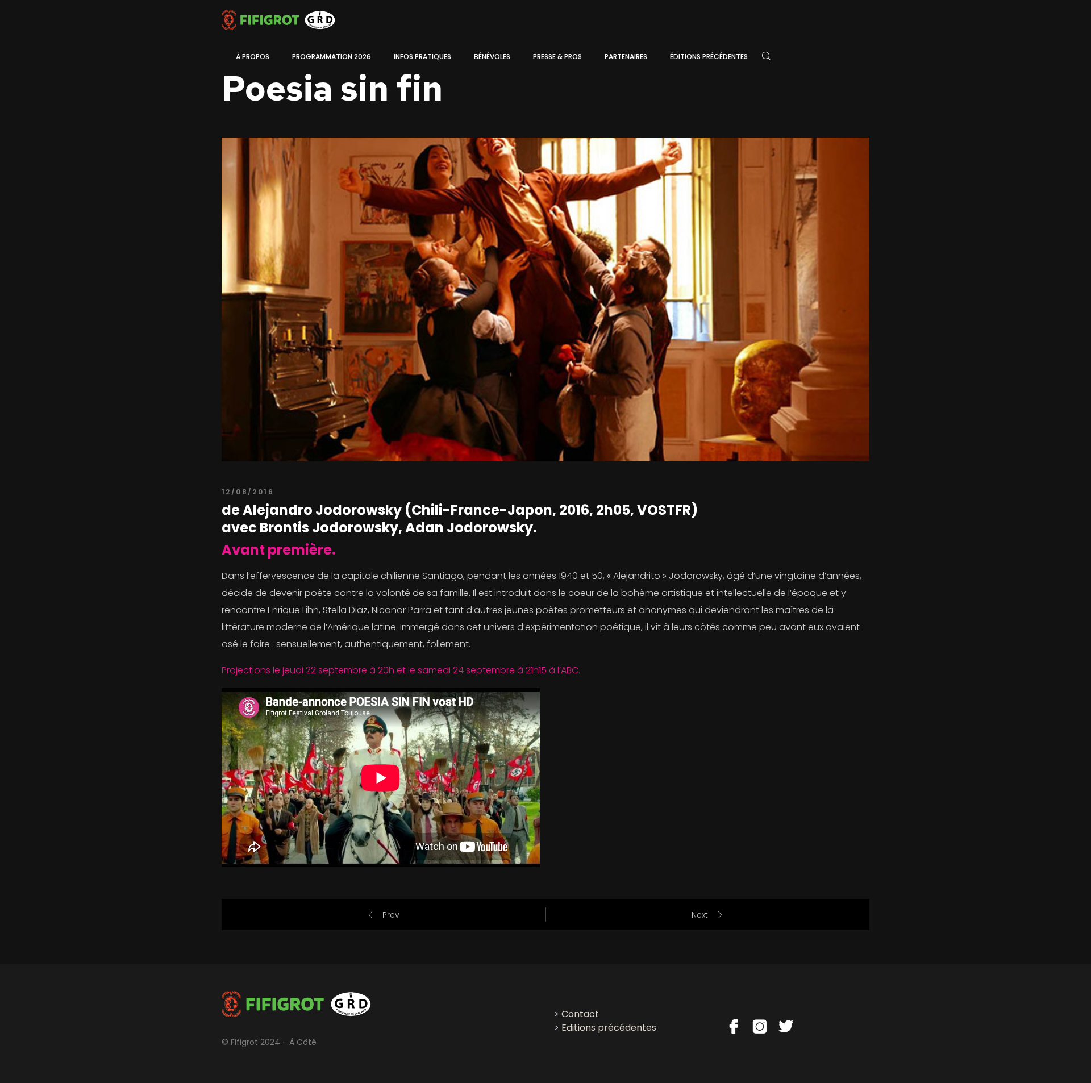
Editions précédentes (608, 1027)
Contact (580, 1013)
